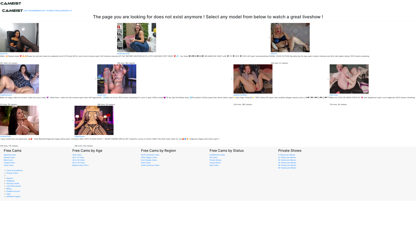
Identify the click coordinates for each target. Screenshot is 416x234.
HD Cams (213, 157)
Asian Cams (146, 163)
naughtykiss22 (6, 95)
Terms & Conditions (14, 170)
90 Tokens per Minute (287, 168)
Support (9, 178)
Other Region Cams (149, 157)
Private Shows (215, 160)
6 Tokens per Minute (286, 155)
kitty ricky (334, 95)
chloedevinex (5, 136)
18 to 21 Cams (78, 157)
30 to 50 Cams (78, 163)
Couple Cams (9, 163)
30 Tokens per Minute (287, 163)
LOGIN (62, 11)
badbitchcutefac (240, 95)
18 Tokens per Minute (287, 160)
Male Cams (8, 160)
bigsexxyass (80, 136)
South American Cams (150, 165)
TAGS (57, 11)
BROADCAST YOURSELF (45, 11)
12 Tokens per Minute (287, 157)
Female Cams (9, 157)
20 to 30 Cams (78, 160)
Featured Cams (10, 155)
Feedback (10, 181)
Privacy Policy (12, 173)
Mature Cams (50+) (80, 165)
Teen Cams (76, 155)
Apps (8, 194)
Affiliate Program (13, 196)
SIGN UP (68, 11)
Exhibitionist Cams (217, 155)
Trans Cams (8, 165)
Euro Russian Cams (149, 160)
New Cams (214, 165)
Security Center (12, 183)
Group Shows (215, 163)
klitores (274, 53)
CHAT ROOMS (29, 11)
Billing (8, 189)
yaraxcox (4, 53)
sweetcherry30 (123, 53)
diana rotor (101, 95)
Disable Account (13, 191)
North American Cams (150, 155)
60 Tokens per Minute (287, 165)
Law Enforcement (13, 186)
